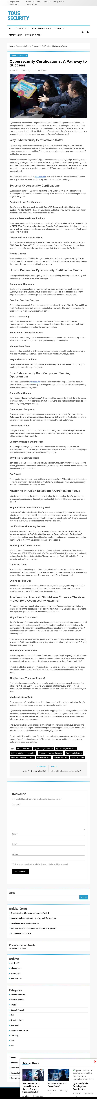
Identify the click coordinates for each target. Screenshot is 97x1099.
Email (14, 844)
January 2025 (15, 973)
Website (15, 854)
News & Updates (17, 1020)
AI (10, 28)
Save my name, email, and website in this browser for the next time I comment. (41, 864)
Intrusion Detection (61, 757)
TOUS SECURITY (18, 15)
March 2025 (15, 963)
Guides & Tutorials (17, 1010)
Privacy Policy (58, 1)
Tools (13, 1040)
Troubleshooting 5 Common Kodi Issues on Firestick (30, 913)
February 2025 (16, 968)
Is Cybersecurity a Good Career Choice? (57, 1085)
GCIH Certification (43, 757)
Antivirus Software (18, 994)
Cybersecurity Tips (41, 28)
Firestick (14, 1004)
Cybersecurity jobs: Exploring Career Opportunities (81, 1086)
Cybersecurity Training (74, 753)
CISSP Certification (24, 748)
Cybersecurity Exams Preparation (23, 753)
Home (28, 1)
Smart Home (15, 35)
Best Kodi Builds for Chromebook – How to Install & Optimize (33, 928)
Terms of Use (31, 4)
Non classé (14, 1025)
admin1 (15, 70)
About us (36, 1)
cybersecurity (40, 177)
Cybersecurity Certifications (66, 748)
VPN (12, 1045)
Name (15, 834)
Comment (16, 804)
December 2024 (16, 978)
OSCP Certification (77, 757)
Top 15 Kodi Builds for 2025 (21, 933)
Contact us (46, 1)
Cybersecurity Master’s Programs (50, 753)
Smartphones (22, 28)
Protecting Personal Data (20, 1030)
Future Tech (61, 28)
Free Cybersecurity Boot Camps (22, 757)
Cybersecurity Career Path (43, 748)
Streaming (14, 1035)
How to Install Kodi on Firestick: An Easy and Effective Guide (33, 918)
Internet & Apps (33, 35)
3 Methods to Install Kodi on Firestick (25, 923)
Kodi (12, 1015)
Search (12, 892)
